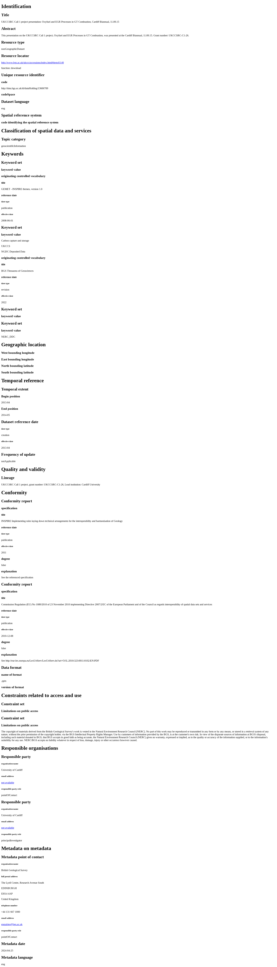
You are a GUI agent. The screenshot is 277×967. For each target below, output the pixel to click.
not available (7, 782)
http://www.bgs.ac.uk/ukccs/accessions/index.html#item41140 (32, 62)
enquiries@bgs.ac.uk (11, 924)
